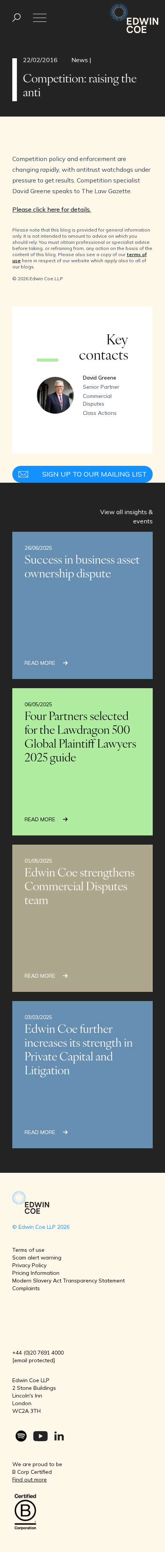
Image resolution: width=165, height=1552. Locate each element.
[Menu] (16, 17)
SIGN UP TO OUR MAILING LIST (94, 474)
